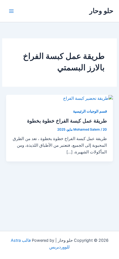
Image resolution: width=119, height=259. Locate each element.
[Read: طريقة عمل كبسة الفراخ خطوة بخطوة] (87, 98)
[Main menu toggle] (11, 11)
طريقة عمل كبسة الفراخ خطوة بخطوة (67, 121)
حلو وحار (101, 11)
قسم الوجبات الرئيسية (90, 111)
